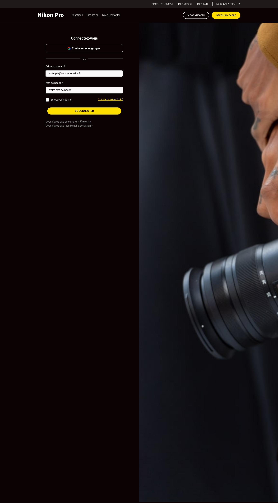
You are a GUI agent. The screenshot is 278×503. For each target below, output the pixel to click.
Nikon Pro (51, 15)
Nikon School (184, 3)
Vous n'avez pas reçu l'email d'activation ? (69, 125)
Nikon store (201, 3)
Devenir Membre (226, 15)
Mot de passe (53, 82)
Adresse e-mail (54, 66)
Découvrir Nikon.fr (226, 3)
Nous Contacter (111, 15)
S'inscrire (85, 121)
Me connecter (196, 15)
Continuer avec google (86, 48)
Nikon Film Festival (162, 3)
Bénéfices (77, 15)
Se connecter (84, 110)
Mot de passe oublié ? (110, 99)
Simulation (92, 15)
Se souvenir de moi (61, 99)
